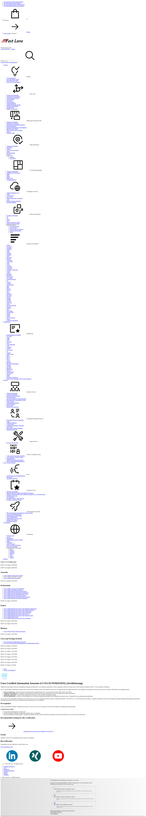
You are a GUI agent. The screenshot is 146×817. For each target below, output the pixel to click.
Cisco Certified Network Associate (12, 578)
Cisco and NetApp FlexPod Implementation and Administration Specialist (21, 643)
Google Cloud (10, 285)
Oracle (8, 304)
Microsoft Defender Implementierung (16, 461)
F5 (7, 280)
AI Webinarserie (11, 497)
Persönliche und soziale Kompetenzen (16, 124)
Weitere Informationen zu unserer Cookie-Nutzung (62, 810)
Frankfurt (12, 550)
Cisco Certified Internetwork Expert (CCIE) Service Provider (18, 615)
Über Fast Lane (10, 535)
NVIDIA (9, 300)
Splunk (8, 315)
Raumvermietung (11, 404)
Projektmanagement (11, 126)
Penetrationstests (11, 458)
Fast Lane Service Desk (12, 442)
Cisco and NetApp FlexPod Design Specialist (15, 642)
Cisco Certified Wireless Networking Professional (15, 598)
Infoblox (9, 289)
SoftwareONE (10, 312)
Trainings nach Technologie (13, 96)
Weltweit (12, 557)
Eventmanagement (11, 397)
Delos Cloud (10, 276)
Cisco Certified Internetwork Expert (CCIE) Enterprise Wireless (19, 610)
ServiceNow (13, 158)
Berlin (11, 549)
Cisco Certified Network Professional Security (15, 595)
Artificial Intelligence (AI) (13, 193)
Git (7, 217)
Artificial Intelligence (12, 422)
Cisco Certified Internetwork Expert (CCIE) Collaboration (18, 611)
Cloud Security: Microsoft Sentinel (15, 460)
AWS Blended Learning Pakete (14, 515)
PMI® (8, 177)
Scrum (8, 151)
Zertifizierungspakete (12, 521)
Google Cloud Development (16, 229)
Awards (8, 537)
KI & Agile (9, 147)
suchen (2, 61)
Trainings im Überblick (12, 122)
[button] (14, 33)
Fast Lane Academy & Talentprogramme (16, 398)
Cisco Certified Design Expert (11, 617)
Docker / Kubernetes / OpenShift (15, 198)
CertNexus (9, 260)
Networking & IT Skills (12, 80)
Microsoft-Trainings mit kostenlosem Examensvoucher (20, 513)
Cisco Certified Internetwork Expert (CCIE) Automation (17, 618)
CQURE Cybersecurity (12, 269)
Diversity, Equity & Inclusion (14, 545)
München (12, 553)
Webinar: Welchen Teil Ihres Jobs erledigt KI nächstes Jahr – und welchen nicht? (26, 494)
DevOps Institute (11, 153)
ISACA (8, 290)
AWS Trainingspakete (12, 517)
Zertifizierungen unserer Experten (15, 539)
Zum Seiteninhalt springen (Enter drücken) (14, 6)
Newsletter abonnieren (12, 478)
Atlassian (12, 157)
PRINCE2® (10, 178)
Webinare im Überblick (12, 491)
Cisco (8, 263)
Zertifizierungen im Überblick (14, 335)
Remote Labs (10, 405)
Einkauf (8, 131)
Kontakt (13, 49)
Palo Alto (9, 368)
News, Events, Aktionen (9, 462)
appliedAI (9, 249)
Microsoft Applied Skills (12, 363)
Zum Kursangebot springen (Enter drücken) (14, 4)
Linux (8, 199)
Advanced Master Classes (13, 79)
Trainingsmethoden (11, 103)
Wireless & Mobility (11, 202)
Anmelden (6, 774)
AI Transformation (11, 78)
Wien (11, 555)
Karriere (6, 559)
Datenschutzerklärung (9, 770)
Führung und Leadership (13, 123)
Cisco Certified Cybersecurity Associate (13, 575)
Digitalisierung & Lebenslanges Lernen (16, 400)
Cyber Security (10, 195)
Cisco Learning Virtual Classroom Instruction (14, 631)
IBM (8, 287)
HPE (8, 286)
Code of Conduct (11, 544)
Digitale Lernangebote (12, 109)
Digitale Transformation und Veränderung (17, 127)
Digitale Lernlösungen (12, 393)
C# (7, 218)
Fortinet (8, 282)
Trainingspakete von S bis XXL (14, 518)
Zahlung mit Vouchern (12, 520)
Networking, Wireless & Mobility (15, 428)
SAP (8, 309)
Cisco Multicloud (11, 344)
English (28, 32)
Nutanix (9, 298)
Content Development (12, 394)
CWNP (8, 271)
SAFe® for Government (12, 150)
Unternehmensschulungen (13, 98)
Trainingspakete (10, 102)
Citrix (8, 264)
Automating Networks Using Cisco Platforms (38, 731)
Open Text (9, 302)
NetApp (9, 297)
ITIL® (8, 175)
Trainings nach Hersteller (13, 95)
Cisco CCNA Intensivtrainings (14, 514)
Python (8, 219)
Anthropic (9, 248)
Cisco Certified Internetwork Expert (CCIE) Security (16, 614)
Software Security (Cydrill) (13, 222)
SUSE (8, 316)
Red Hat (9, 308)
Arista (8, 250)
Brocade (9, 258)
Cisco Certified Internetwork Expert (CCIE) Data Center (17, 612)
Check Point (10, 261)
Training (6, 65)
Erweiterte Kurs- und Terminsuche (9, 62)
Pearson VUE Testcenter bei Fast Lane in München (19, 378)
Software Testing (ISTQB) (13, 223)
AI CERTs (9, 246)
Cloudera (9, 265)
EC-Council (9, 278)
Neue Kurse (9, 100)
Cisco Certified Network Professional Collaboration (16, 592)
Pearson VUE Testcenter (13, 407)
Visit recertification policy (7, 747)
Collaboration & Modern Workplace (15, 425)
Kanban (8, 154)
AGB (5, 768)
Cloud (8, 194)
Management (10, 538)
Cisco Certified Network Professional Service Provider (17, 597)
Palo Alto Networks (11, 305)
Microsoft (9, 295)
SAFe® (8, 149)
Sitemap (6, 773)
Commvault (9, 267)
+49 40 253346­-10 (5, 49)
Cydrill (8, 272)
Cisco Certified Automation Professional (13, 590)
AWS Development (14, 226)
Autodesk (9, 254)
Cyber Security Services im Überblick (16, 456)
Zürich (11, 556)
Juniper (8, 293)
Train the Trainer (11, 133)
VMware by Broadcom (12, 320)
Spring (11, 232)
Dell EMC (9, 275)
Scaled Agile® (10, 372)
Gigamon (9, 283)
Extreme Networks (11, 279)
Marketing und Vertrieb (12, 129)
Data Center (9, 197)
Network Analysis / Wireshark (14, 201)
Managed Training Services (13, 396)
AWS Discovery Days (12, 495)
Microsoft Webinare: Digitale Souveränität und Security (20, 493)
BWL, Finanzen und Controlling (14, 130)
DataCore (9, 274)
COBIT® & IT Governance (13, 173)
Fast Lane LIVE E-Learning (13, 82)
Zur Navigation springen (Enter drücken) (13, 2)
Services (6, 380)
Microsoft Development (15, 230)
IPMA (8, 174)
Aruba (8, 252)
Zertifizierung (7, 322)
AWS (8, 256)
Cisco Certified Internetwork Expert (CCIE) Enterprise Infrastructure (20, 608)
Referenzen (9, 542)
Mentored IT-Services (12, 429)
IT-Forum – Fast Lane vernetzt (14, 500)
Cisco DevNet (13, 228)
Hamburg (12, 552)
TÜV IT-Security (11, 317)
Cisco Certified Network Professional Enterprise (15, 591)
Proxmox (9, 306)
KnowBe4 (9, 294)
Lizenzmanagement (11, 179)
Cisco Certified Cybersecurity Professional (14, 588)
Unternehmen (7, 522)
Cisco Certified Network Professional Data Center (16, 594)
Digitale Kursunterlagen (12, 106)
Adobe (8, 245)
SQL (8, 221)
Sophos (8, 313)
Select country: (7, 33)
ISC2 (8, 291)
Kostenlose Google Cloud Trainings (15, 498)
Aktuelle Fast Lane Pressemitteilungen (16, 475)
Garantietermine (10, 99)
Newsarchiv (9, 477)
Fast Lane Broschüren (12, 546)
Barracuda (9, 257)
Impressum (6, 769)
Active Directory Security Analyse (15, 457)
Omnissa (9, 301)
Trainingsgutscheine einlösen (14, 105)
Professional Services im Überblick (15, 420)
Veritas (8, 319)
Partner (8, 541)
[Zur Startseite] (12, 46)
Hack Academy (10, 401)
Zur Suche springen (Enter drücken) (12, 3)
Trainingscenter (10, 107)
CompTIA (9, 268)
